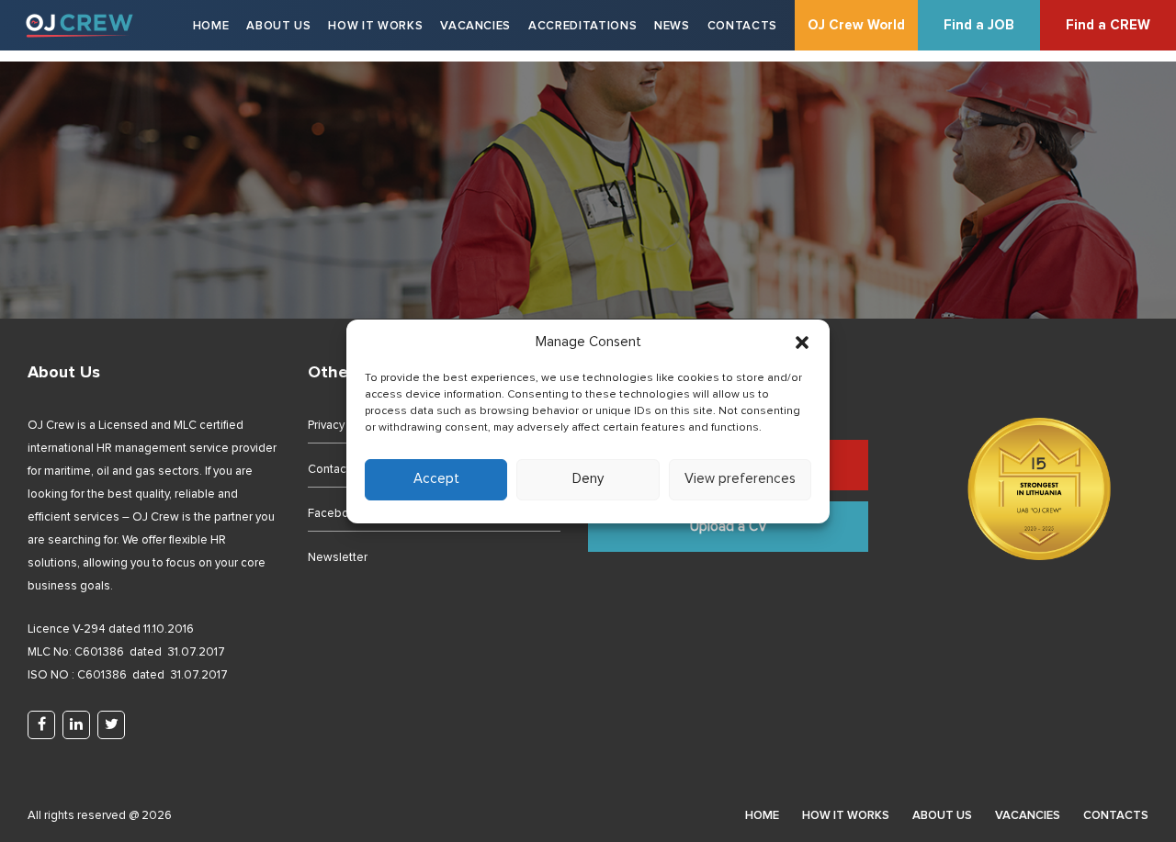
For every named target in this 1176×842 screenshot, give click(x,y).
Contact (329, 470)
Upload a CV (728, 526)
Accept (436, 479)
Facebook (335, 514)
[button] (802, 342)
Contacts (742, 26)
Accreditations (582, 26)
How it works (375, 26)
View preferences (740, 479)
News (672, 26)
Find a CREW (1108, 25)
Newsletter (338, 558)
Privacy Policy (343, 426)
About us (278, 26)
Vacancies (475, 26)
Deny (588, 479)
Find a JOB (979, 25)
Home (211, 26)
